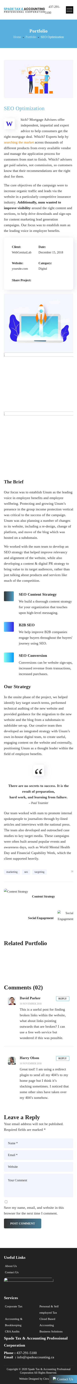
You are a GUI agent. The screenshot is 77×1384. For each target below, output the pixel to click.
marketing (12, 871)
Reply (62, 998)
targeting (39, 871)
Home (17, 37)
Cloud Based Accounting (47, 1322)
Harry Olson (29, 1058)
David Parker (30, 998)
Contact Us (12, 1272)
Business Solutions (51, 1331)
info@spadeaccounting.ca (35, 1357)
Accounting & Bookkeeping (14, 1322)
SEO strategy (13, 552)
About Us (11, 1266)
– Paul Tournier (38, 803)
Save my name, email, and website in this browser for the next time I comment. (34, 1210)
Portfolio (30, 37)
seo (26, 871)
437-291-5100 (27, 1353)
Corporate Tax (14, 1306)
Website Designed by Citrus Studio (38, 1378)
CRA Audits (12, 1331)
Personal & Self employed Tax (49, 1309)
